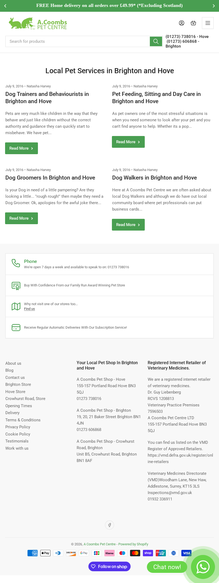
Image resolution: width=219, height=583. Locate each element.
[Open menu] (208, 23)
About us (13, 363)
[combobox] (84, 41)
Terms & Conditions (23, 420)
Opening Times (18, 405)
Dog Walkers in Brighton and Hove (154, 177)
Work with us (17, 448)
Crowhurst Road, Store (25, 398)
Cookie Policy (17, 434)
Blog (9, 370)
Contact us (15, 377)
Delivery (12, 412)
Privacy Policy (17, 427)
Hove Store (15, 391)
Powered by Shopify (133, 544)
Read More (19, 148)
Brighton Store (18, 384)
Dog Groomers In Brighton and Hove (50, 177)
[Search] (156, 41)
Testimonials (17, 441)
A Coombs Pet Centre (100, 544)
